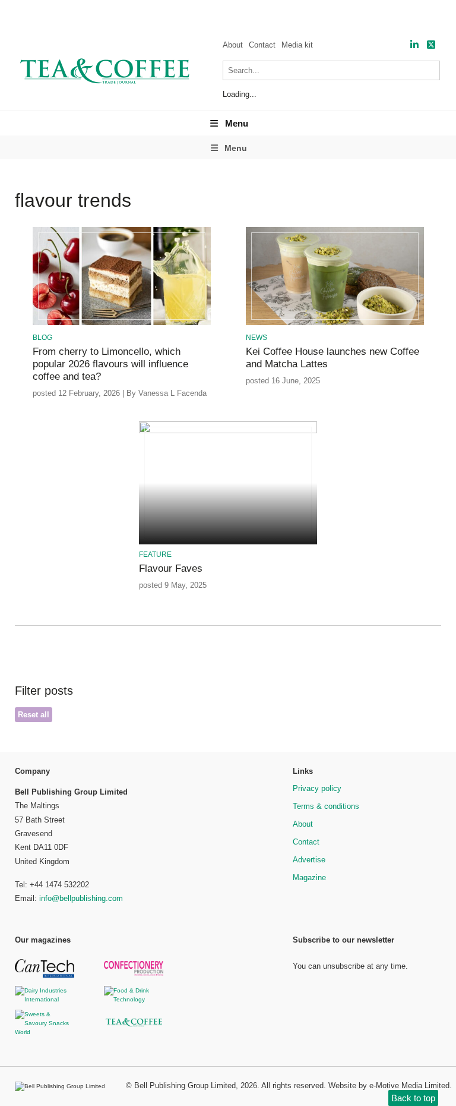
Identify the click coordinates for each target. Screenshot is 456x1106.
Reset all (33, 714)
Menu (236, 123)
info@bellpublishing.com (81, 898)
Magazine (309, 877)
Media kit (297, 44)
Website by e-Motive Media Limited (388, 1085)
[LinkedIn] (414, 45)
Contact (262, 44)
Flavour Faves (170, 568)
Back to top (413, 1098)
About (233, 44)
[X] (431, 45)
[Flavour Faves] (228, 431)
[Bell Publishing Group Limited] (63, 1086)
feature (155, 554)
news (256, 337)
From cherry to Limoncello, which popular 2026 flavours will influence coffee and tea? (110, 364)
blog (42, 337)
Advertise (309, 859)
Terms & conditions (326, 806)
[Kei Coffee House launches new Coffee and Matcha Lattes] (335, 323)
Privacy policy (317, 788)
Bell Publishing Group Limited (185, 1085)
